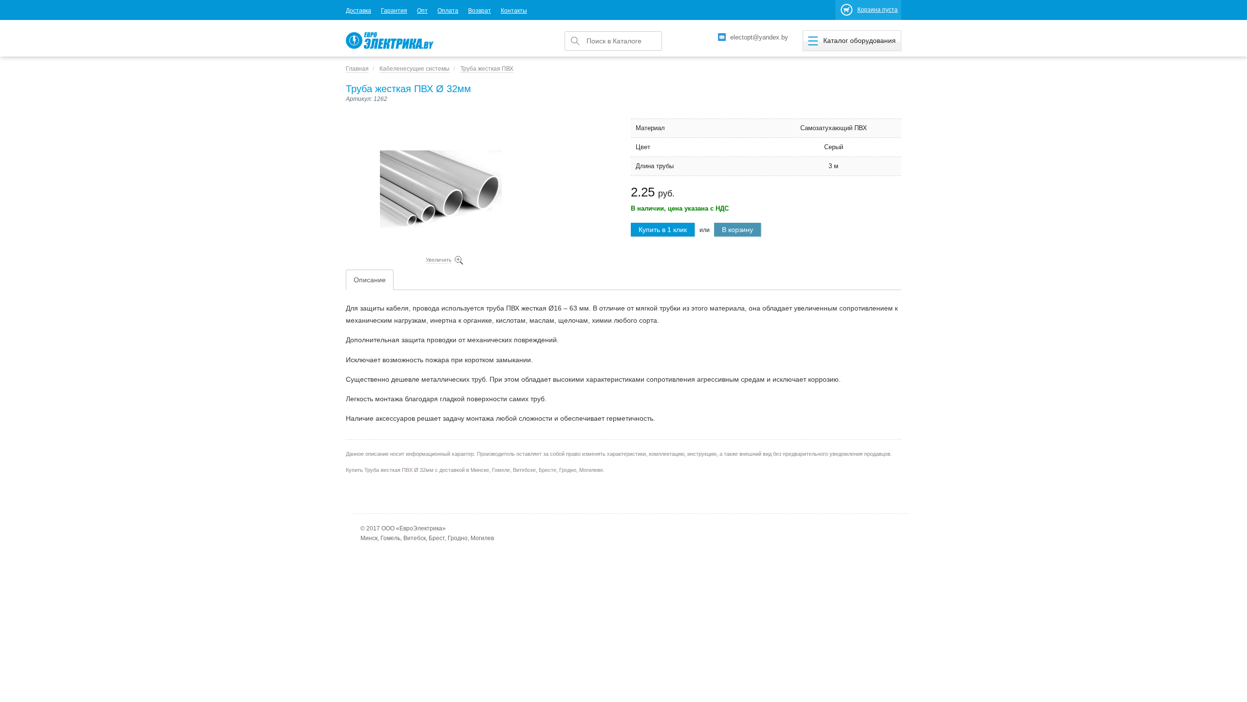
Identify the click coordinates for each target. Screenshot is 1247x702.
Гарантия (394, 10)
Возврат (479, 10)
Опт (422, 10)
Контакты (514, 10)
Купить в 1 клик (663, 230)
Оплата (447, 10)
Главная (357, 68)
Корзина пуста (877, 9)
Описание (370, 280)
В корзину (737, 230)
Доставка (358, 10)
